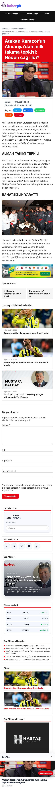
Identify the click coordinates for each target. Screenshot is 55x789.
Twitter (17, 110)
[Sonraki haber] (47, 564)
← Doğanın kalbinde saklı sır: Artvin (12, 294)
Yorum (6, 425)
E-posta (7, 460)
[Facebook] (7, 546)
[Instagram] (22, 546)
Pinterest (18, 115)
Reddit (8, 115)
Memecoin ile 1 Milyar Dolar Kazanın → (39, 294)
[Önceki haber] (41, 564)
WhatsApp (40, 110)
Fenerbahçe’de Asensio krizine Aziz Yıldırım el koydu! (28, 648)
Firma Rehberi (32, 14)
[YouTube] (29, 546)
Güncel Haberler (12, 14)
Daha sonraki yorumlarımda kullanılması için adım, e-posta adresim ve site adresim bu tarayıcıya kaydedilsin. (27, 488)
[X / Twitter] (14, 546)
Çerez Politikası (27, 20)
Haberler (5, 29)
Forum (47, 14)
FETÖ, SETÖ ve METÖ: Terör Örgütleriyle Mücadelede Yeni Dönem (28, 652)
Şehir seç (11, 523)
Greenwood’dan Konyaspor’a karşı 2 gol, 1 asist (25, 645)
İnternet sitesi (9, 471)
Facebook (28, 110)
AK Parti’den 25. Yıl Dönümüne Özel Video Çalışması (27, 659)
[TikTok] (37, 546)
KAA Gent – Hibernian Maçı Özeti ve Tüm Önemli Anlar (28, 656)
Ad (4, 450)
